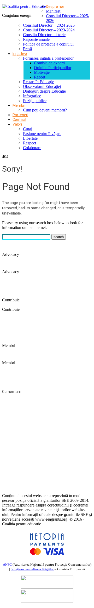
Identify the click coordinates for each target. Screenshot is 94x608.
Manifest (53, 11)
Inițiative (20, 54)
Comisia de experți (49, 63)
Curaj (27, 129)
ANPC (7, 564)
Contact (19, 119)
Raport (39, 77)
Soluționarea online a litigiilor (32, 569)
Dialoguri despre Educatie (44, 91)
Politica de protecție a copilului (48, 44)
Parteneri (20, 115)
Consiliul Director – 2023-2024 (49, 30)
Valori (17, 124)
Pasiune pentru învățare (42, 133)
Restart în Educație (38, 82)
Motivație (42, 72)
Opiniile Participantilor (52, 67)
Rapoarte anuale (36, 39)
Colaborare (32, 147)
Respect (29, 143)
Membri (19, 105)
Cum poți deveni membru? (45, 110)
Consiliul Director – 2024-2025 (49, 25)
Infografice (32, 96)
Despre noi (55, 6)
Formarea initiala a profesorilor (48, 58)
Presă (27, 49)
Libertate (30, 138)
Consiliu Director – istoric (44, 34)
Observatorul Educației (42, 86)
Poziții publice (34, 100)
